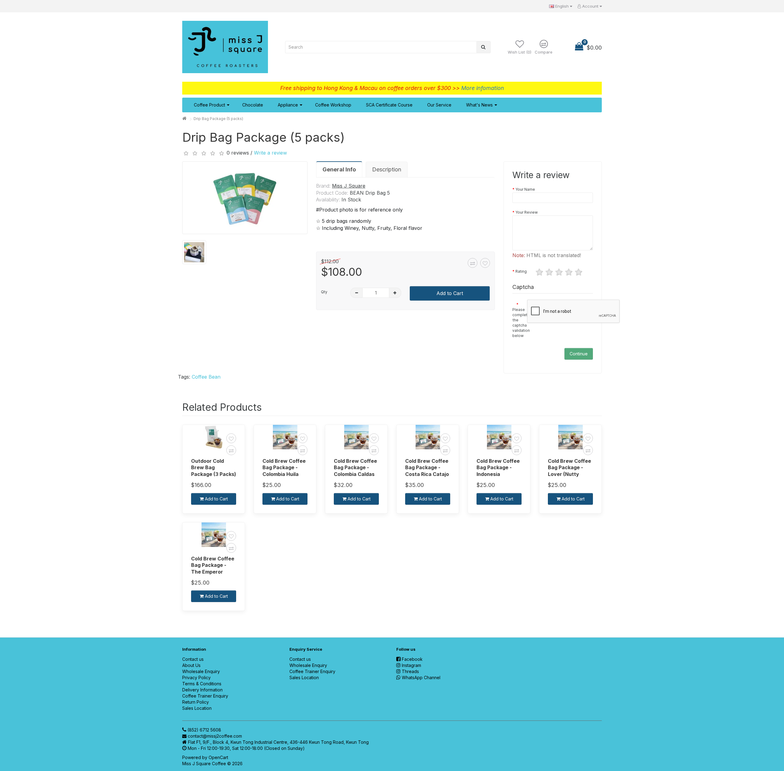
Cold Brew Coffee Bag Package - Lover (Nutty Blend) (569, 467)
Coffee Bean (206, 377)
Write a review (270, 153)
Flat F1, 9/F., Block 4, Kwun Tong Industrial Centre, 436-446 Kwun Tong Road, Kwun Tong (278, 742)
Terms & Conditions (201, 683)
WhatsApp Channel (421, 677)
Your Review (526, 212)
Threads (410, 671)
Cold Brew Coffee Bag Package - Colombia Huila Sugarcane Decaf (284, 467)
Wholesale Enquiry (201, 671)
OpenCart (218, 757)
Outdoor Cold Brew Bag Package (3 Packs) (213, 467)
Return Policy (195, 702)
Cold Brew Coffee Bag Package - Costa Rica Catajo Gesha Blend (427, 467)
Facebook (412, 659)
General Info (339, 169)
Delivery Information (202, 689)
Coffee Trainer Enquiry (205, 695)
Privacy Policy (196, 677)
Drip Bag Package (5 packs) (218, 118)
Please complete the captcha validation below (517, 322)
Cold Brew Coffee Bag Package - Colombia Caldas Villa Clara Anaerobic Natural (356, 467)
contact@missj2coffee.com (215, 736)
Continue (579, 353)
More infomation (482, 88)
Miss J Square (348, 186)
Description (386, 169)
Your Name (525, 189)
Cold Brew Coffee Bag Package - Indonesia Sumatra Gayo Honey (498, 467)
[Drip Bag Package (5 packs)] (244, 197)
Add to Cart (449, 293)
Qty (324, 292)
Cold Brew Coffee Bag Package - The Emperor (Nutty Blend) (212, 565)
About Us (191, 665)
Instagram (411, 665)
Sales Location (197, 708)
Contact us (193, 659)
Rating (521, 271)
